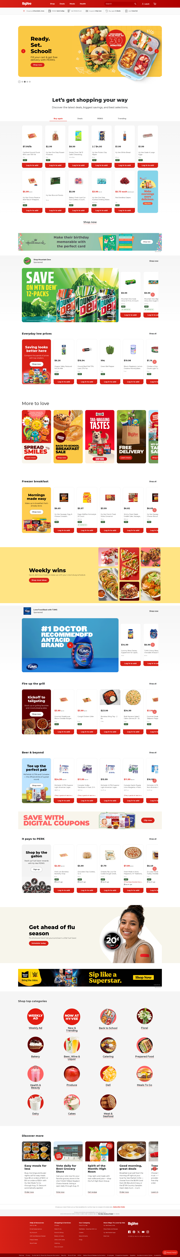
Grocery (56, 1225)
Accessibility (157, 1255)
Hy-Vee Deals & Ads (109, 1225)
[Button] (19, 81)
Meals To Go (57, 1229)
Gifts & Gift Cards (59, 1239)
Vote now (60, 1192)
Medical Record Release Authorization (94, 1255)
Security (63, 1255)
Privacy (28, 1255)
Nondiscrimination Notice (144, 1255)
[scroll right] (156, 51)
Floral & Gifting (58, 1232)
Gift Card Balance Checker (38, 1236)
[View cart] (155, 4)
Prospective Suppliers (121, 1255)
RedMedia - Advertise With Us (88, 1229)
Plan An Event (58, 1247)
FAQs (80, 1239)
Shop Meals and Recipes (111, 1229)
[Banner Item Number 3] (30, 82)
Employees (110, 1255)
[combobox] (121, 3)
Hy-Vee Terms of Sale (105, 1214)
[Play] (70, 645)
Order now (29, 1192)
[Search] (135, 3)
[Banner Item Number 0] (22, 82)
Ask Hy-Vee (33, 1225)
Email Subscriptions (36, 1229)
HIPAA (79, 1255)
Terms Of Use (72, 1255)
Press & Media (34, 1239)
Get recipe (92, 1192)
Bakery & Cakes (59, 1236)
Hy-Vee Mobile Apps (109, 1232)
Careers (81, 1232)
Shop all (152, 334)
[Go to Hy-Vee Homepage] (27, 3)
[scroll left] (23, 51)
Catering (57, 1243)
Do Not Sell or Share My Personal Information (46, 1255)
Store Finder (33, 1243)
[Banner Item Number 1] (25, 82)
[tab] (58, 118)
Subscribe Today (119, 1207)
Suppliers (132, 1255)
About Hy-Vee (83, 1225)
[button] (126, 309)
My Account (33, 1232)
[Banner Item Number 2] (27, 82)
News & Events (83, 1236)
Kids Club (106, 1236)
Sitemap (21, 1255)
